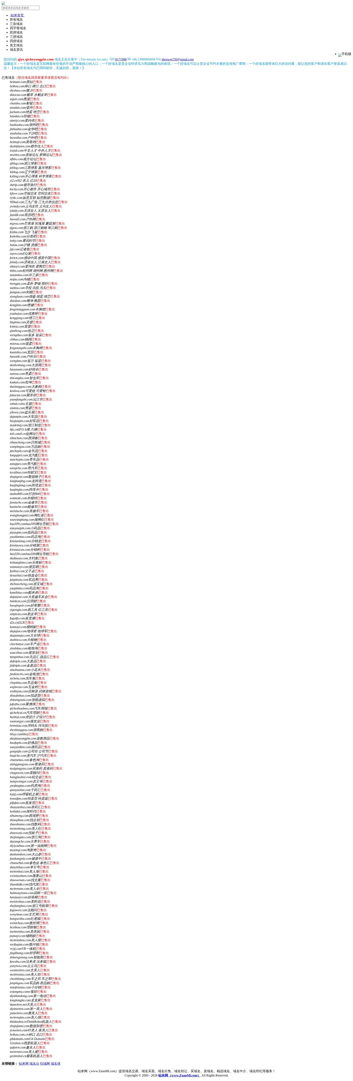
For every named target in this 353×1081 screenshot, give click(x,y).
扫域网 (45, 1063)
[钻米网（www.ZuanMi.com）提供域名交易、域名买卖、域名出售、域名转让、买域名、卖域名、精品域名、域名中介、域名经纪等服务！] (3, 4)
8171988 (121, 59)
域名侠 (55, 1063)
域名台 (34, 1063)
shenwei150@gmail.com (178, 59)
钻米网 (24, 1063)
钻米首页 (17, 15)
